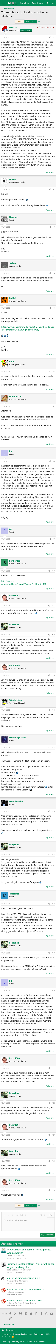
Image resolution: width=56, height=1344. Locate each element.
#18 (53, 904)
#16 (53, 811)
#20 (53, 990)
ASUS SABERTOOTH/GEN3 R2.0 (23, 1278)
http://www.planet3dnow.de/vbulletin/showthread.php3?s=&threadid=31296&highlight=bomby (27, 328)
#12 (53, 635)
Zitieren (51, 172)
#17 (53, 855)
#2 (54, 189)
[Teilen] (50, 37)
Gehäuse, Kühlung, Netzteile (25, 1303)
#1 (54, 37)
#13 (53, 675)
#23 (53, 1135)
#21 (53, 1068)
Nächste (29, 21)
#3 (54, 227)
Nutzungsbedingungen (22, 1334)
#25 (53, 1190)
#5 (54, 308)
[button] (4, 1215)
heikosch (10, 1292)
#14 (53, 710)
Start (4, 1336)
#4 (54, 273)
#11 (53, 605)
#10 (53, 571)
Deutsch (11, 1330)
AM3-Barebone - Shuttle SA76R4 (24, 1300)
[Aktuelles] (47, 3)
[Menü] (4, 3)
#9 (54, 539)
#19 (53, 953)
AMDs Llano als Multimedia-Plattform (27, 1289)
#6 (54, 372)
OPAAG (10, 1255)
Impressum (6, 1334)
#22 (53, 1103)
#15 (53, 747)
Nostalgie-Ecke (19, 1255)
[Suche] (52, 3)
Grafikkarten (26, 1270)
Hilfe (48, 1334)
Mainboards (23, 1281)
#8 (54, 461)
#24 (53, 1161)
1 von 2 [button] (19, 21)
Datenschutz (39, 1334)
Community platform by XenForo (23, 1342)
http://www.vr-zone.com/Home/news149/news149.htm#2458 (23, 582)
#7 (54, 406)
